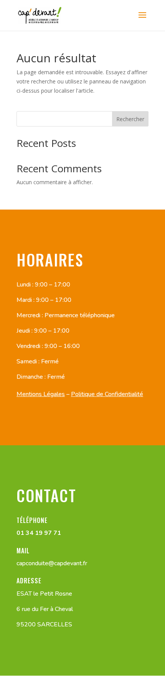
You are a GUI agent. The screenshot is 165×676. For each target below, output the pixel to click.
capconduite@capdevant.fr (51, 563)
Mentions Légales (40, 394)
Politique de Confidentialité (107, 394)
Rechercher (130, 119)
